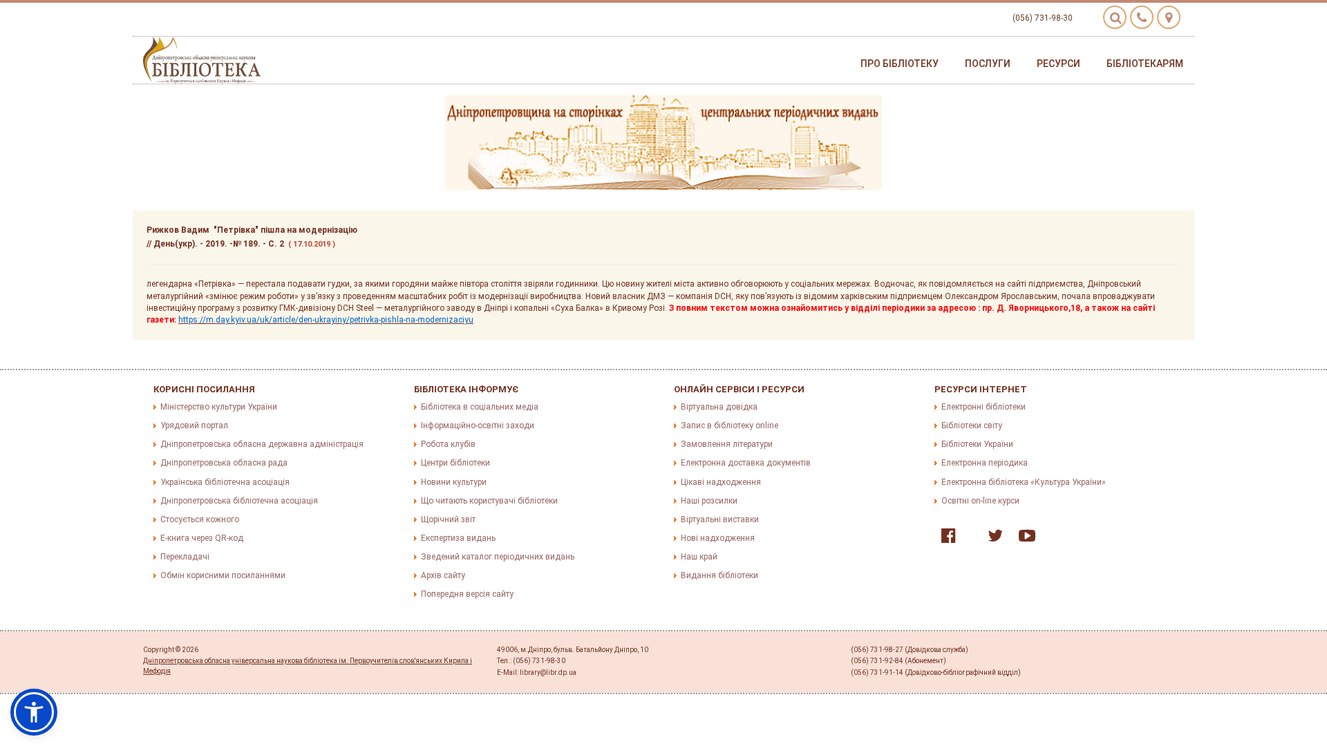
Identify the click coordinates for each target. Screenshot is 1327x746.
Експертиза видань (458, 538)
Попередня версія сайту (467, 594)
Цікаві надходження (721, 482)
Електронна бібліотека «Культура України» (1023, 482)
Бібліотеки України (977, 444)
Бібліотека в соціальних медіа (479, 407)
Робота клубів (448, 444)
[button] (34, 712)
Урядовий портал (194, 425)
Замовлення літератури (727, 444)
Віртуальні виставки (720, 519)
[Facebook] (945, 539)
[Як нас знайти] (1168, 17)
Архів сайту (443, 575)
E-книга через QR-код (201, 538)
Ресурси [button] (1058, 63)
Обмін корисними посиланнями (222, 575)
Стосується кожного (199, 519)
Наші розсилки (709, 501)
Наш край (699, 557)
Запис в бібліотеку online (729, 425)
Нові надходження (718, 538)
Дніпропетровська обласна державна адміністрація (262, 444)
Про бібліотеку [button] (899, 63)
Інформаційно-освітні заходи (477, 425)
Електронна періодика (984, 463)
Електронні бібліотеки (983, 407)
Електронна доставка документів (746, 463)
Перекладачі (184, 557)
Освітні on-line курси (980, 501)
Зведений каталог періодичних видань (497, 557)
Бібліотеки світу (971, 425)
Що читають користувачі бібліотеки (489, 501)
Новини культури (454, 482)
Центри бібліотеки (455, 463)
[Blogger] (968, 539)
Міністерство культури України (218, 407)
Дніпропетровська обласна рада (224, 463)
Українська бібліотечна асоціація (225, 482)
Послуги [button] (987, 63)
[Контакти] (1142, 17)
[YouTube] (1023, 539)
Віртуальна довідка (719, 407)
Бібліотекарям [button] (1145, 63)
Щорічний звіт (448, 519)
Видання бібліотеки (719, 575)
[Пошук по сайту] (1115, 17)
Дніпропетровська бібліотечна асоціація (239, 501)
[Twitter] (992, 539)
